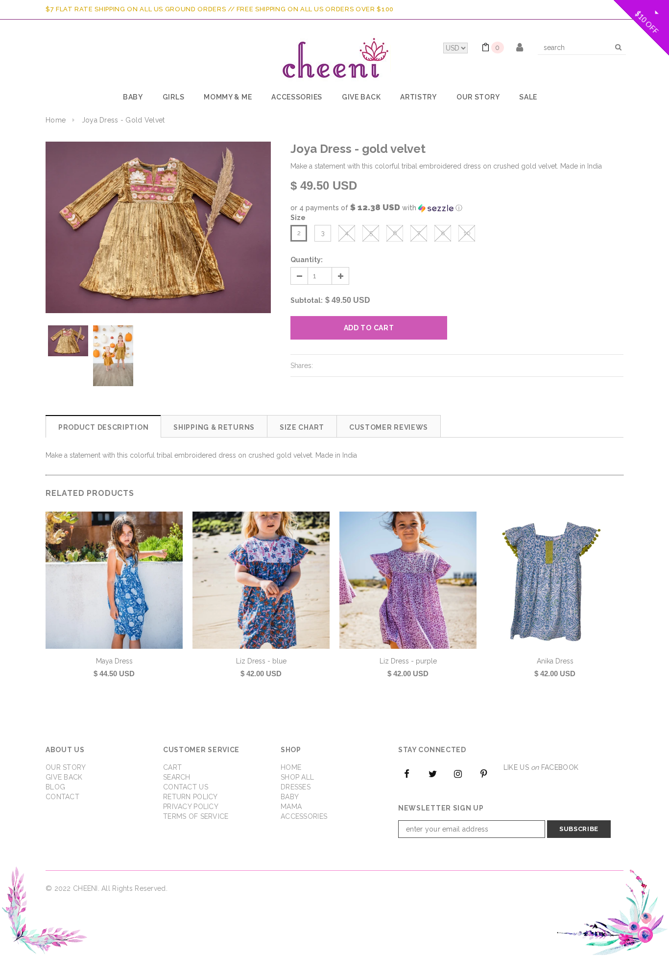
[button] (456, 208)
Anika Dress (555, 661)
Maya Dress (114, 661)
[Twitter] (432, 773)
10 (467, 233)
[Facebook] (407, 773)
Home (56, 120)
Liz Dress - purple (408, 661)
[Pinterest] (484, 773)
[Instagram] (458, 773)
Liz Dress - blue (261, 661)
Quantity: (306, 260)
